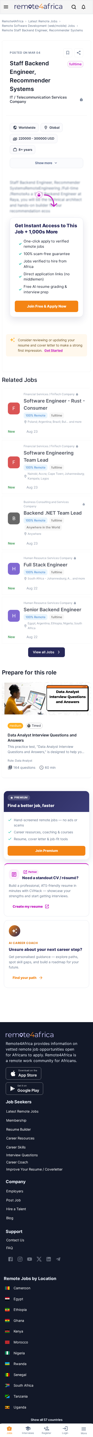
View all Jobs (43, 652)
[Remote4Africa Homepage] (38, 9)
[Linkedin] (48, 1259)
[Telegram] (58, 1259)
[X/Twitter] (39, 1259)
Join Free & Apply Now (46, 306)
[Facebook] (10, 1259)
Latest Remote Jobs (42, 21)
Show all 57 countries (46, 1420)
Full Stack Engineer (45, 565)
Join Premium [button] (46, 851)
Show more (43, 163)
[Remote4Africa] (29, 1037)
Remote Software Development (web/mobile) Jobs (38, 26)
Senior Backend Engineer (52, 609)
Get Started (53, 350)
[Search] (74, 7)
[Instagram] (20, 1259)
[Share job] (78, 52)
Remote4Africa (12, 21)
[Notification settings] (83, 7)
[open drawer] (6, 7)
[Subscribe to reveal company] (80, 99)
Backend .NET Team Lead (53, 513)
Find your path (24, 978)
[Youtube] (29, 1259)
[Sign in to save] (67, 52)
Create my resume (28, 906)
